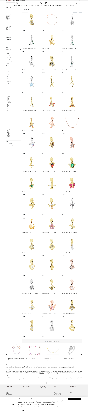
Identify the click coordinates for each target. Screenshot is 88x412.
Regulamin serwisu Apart (57, 394)
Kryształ (8, 73)
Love (7, 106)
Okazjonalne (8, 29)
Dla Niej (8, 80)
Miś (7, 108)
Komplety (8, 27)
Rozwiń (44, 382)
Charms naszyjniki (10, 25)
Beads (7, 19)
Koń (7, 95)
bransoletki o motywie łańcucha (25, 372)
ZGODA (74, 399)
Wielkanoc (8, 133)
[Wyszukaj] (6, 3)
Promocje (23, 11)
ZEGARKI (41, 5)
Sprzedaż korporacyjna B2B (58, 393)
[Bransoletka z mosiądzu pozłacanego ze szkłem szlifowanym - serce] (16, 350)
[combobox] (13, 57)
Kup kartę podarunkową (25, 387)
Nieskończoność (9, 113)
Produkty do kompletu (10, 145)
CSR (54, 391)
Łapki (8, 103)
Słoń (7, 130)
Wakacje (8, 132)
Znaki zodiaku (9, 135)
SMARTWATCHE (46, 5)
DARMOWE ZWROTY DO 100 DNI (17, 0)
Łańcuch (8, 101)
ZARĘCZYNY (25, 5)
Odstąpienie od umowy (9, 394)
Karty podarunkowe (9, 37)
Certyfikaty (7, 393)
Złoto (8, 63)
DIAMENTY (20, 5)
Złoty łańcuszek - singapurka (48, 358)
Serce (8, 128)
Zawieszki (8, 17)
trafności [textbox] (74, 11)
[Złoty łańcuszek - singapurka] (53, 350)
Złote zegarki (8, 30)
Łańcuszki (8, 18)
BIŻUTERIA (15, 5)
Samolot (8, 127)
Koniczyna (8, 96)
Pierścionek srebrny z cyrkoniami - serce (68, 358)
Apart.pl (7, 7)
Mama (8, 107)
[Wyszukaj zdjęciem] (17, 3)
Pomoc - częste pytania (9, 387)
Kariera (55, 392)
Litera (8, 105)
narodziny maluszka (28, 379)
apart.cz (71, 391)
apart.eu (71, 392)
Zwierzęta (8, 136)
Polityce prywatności (51, 404)
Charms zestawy (9, 26)
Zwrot (7, 391)
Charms (7, 21)
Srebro (8, 62)
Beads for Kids (8, 20)
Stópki (8, 131)
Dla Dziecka (9, 81)
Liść (7, 104)
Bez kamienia (9, 75)
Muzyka (8, 111)
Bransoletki (8, 14)
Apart (8, 53)
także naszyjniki (75, 372)
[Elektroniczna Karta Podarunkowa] (34, 350)
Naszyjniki (8, 16)
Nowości (26, 11)
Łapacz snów (9, 102)
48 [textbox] (80, 11)
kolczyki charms (42, 373)
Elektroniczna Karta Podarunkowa (30, 358)
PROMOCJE (67, 5)
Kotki (8, 97)
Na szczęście (9, 112)
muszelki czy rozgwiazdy (57, 378)
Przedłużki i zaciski (9, 36)
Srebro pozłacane (9, 61)
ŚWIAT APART (71, 5)
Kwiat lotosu (8, 99)
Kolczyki (8, 15)
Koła (7, 92)
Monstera (8, 109)
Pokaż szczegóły (21, 410)
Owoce (8, 114)
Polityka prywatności (57, 395)
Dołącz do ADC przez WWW (42, 387)
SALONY (81, 0)
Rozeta (8, 126)
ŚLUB (29, 5)
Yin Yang (8, 134)
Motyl (8, 110)
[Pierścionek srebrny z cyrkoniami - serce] (71, 350)
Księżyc (8, 98)
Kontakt (7, 395)
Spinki (7, 31)
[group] (16, 354)
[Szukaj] (20, 45)
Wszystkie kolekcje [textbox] (8, 57)
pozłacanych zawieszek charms (44, 376)
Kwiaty (8, 100)
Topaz (8, 74)
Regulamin (7, 392)
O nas (55, 387)
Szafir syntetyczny (9, 72)
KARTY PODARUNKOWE (59, 5)
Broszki (7, 28)
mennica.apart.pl (72, 387)
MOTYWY (32, 5)
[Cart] (81, 3)
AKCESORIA (52, 5)
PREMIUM (37, 5)
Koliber (8, 93)
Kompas (8, 94)
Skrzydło (8, 129)
